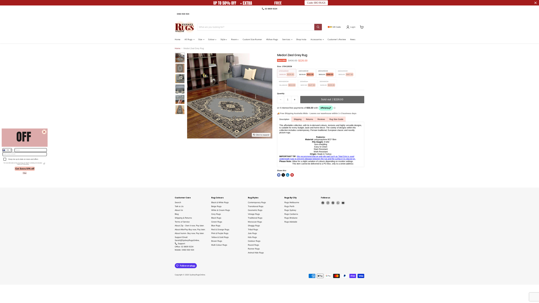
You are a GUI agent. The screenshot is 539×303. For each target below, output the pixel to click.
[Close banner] (535, 3)
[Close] (44, 131)
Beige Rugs (216, 206)
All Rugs (189, 39)
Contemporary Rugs (257, 202)
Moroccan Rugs (255, 222)
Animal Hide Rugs (256, 253)
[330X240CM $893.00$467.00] (346, 78)
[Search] (318, 27)
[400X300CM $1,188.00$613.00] (287, 89)
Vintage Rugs (254, 214)
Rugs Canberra (291, 214)
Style (223, 39)
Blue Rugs (215, 225)
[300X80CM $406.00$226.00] (328, 89)
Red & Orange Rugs (220, 229)
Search (178, 202)
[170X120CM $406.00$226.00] (287, 78)
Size (200, 39)
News (352, 39)
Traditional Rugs (255, 218)
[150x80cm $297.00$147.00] (308, 89)
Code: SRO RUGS (316, 2)
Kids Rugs (252, 237)
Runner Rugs (254, 249)
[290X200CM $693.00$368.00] (326, 78)
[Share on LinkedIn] (287, 175)
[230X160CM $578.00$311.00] (307, 78)
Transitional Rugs (255, 206)
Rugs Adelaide (290, 222)
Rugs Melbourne (291, 202)
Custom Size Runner (252, 39)
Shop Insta (301, 39)
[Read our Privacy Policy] (44, 163)
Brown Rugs (216, 241)
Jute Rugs (252, 233)
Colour (211, 39)
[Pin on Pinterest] (292, 175)
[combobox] (7, 150)
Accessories (316, 39)
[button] (351, 27)
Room (234, 39)
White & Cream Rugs (220, 210)
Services (286, 39)
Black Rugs (216, 218)
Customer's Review (337, 39)
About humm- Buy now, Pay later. (189, 233)
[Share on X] (283, 175)
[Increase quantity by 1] (294, 99)
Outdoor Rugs (254, 241)
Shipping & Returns (183, 218)
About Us (179, 210)
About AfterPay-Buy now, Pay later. (190, 229)
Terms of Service (182, 222)
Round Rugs (253, 245)
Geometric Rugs (255, 210)
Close (24, 173)
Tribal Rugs (253, 229)
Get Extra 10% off (24, 168)
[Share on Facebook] (278, 175)
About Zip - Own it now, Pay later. (189, 225)
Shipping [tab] (298, 119)
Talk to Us (179, 206)
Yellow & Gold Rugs (220, 237)
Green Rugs (216, 222)
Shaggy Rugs (254, 225)
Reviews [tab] (321, 119)
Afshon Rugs (272, 39)
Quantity (280, 93)
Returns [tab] (309, 119)
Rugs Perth (289, 206)
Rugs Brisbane (290, 218)
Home (177, 39)
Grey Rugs (216, 214)
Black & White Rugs (220, 202)
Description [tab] (284, 119)
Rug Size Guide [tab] (336, 119)
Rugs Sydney (290, 210)
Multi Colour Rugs (219, 245)
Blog (177, 214)
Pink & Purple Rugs (219, 233)
